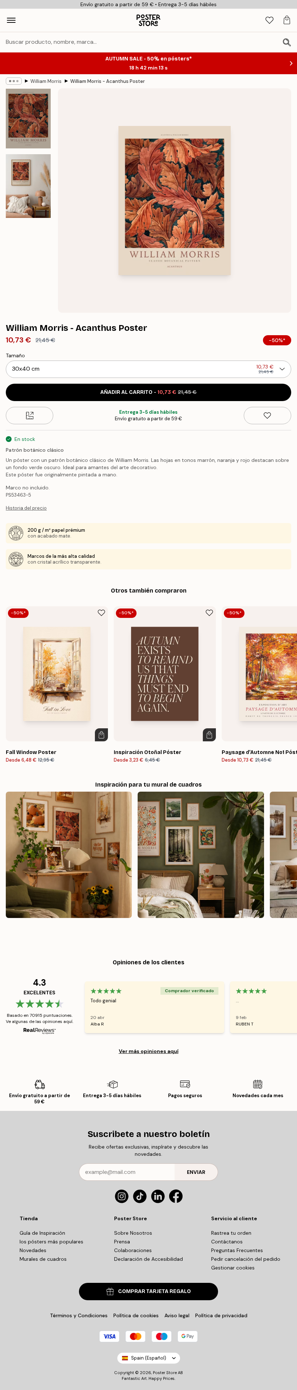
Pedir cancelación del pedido (245, 1259)
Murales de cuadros (43, 1259)
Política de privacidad (221, 1315)
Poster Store (165, 1372)
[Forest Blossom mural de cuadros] (201, 855)
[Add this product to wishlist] (267, 415)
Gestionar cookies (233, 1267)
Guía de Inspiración (42, 1233)
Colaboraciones (133, 1250)
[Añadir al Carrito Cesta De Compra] (101, 734)
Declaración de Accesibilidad (148, 1259)
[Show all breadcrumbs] (14, 81)
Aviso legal (176, 1315)
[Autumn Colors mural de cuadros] (69, 855)
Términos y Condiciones (79, 1315)
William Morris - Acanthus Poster (107, 81)
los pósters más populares (51, 1241)
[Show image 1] (28, 118)
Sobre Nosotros (133, 1233)
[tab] (269, 20)
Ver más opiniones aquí (149, 1051)
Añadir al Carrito (148, 392)
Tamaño (15, 355)
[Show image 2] (28, 186)
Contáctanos (227, 1241)
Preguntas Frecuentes (237, 1250)
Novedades (33, 1250)
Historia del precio (26, 508)
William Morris (46, 81)
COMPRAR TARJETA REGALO (154, 1291)
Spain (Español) (148, 1358)
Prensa (122, 1241)
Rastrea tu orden (231, 1233)
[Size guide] (29, 415)
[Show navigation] (11, 20)
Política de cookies (136, 1315)
